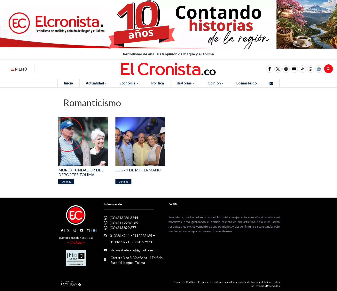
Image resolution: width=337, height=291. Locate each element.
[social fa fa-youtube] (294, 69)
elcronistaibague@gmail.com (132, 250)
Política (157, 83)
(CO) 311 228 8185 (124, 223)
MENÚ (20, 69)
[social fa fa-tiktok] (302, 69)
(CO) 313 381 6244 (124, 218)
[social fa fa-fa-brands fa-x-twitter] (278, 69)
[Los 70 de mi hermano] (140, 141)
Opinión (214, 83)
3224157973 (142, 242)
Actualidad (95, 83)
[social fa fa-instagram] (286, 69)
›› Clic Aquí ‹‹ (76, 242)
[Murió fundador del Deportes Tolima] (83, 141)
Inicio (68, 83)
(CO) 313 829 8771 (124, 228)
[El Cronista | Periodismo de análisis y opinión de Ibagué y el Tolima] (168, 68)
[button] (310, 69)
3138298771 (119, 242)
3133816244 (119, 236)
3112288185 (142, 236)
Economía (128, 83)
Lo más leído (246, 83)
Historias (184, 83)
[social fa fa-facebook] (269, 69)
